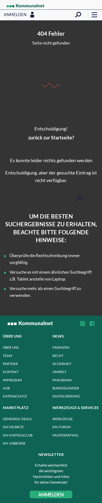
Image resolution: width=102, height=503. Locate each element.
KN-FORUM (61, 427)
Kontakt (11, 372)
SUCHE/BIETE (13, 427)
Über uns (11, 347)
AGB (6, 388)
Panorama (62, 380)
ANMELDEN (51, 494)
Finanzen (61, 347)
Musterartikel (65, 435)
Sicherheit (61, 364)
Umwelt (59, 372)
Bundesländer (65, 388)
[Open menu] (94, 14)
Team (7, 356)
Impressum (12, 380)
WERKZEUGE (62, 419)
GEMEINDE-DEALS (17, 419)
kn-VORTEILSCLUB (17, 435)
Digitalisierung (66, 396)
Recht (57, 356)
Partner (10, 364)
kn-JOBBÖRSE (14, 443)
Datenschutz (15, 396)
